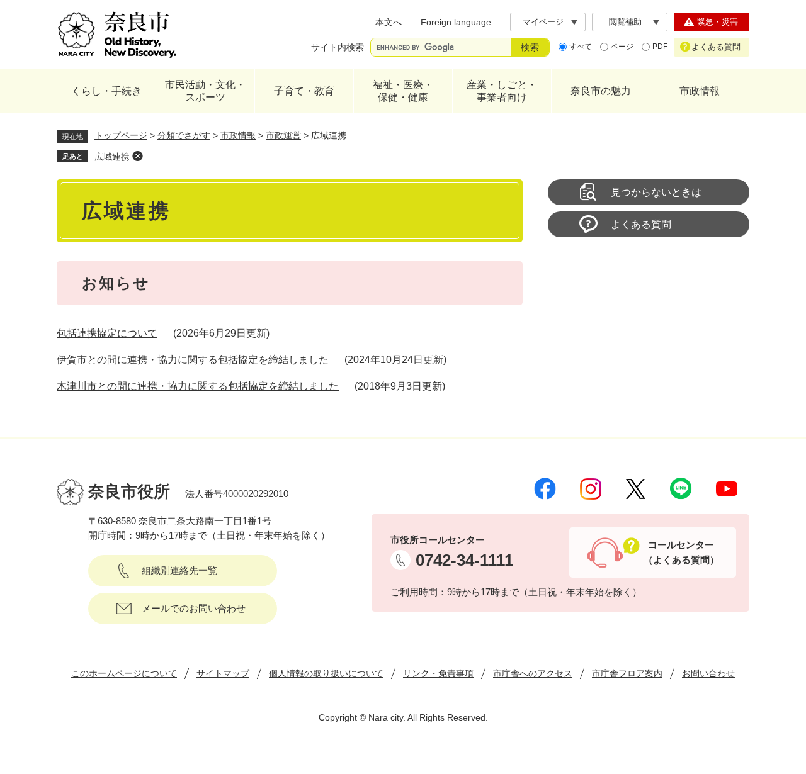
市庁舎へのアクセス (532, 673)
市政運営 (283, 135)
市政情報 (699, 91)
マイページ (543, 21)
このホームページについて (124, 673)
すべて (580, 46)
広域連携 (112, 157)
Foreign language (456, 22)
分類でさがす (183, 135)
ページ (622, 46)
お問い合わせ (708, 673)
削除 (137, 156)
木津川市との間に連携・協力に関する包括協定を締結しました (198, 386)
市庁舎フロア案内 (627, 673)
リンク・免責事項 (438, 673)
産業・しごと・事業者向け (502, 91)
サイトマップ (222, 673)
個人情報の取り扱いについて (326, 673)
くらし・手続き (106, 91)
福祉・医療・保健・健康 (403, 91)
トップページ (120, 135)
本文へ (388, 22)
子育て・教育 (304, 91)
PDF (659, 46)
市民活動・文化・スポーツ (205, 91)
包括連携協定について (107, 333)
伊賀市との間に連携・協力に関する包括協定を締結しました (193, 359)
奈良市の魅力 (600, 91)
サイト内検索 (337, 47)
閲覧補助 (625, 21)
